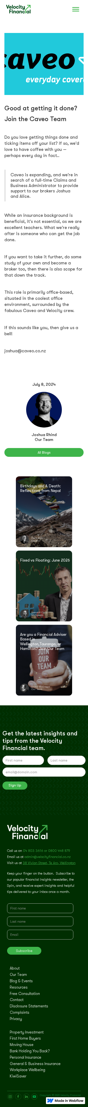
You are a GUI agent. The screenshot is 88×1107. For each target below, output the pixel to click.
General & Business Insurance (35, 1064)
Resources (19, 988)
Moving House (21, 1045)
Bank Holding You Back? (30, 1051)
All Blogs (44, 452)
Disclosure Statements (29, 1006)
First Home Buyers (25, 1039)
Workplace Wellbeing (27, 1070)
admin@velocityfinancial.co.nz (47, 857)
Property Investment (27, 1032)
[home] (15, 9)
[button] (75, 9)
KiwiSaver (18, 1076)
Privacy (16, 1019)
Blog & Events (21, 981)
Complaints (19, 1013)
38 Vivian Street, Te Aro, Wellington (49, 863)
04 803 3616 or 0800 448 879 (46, 851)
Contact (16, 1000)
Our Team (18, 975)
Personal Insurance (25, 1058)
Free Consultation (25, 994)
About (15, 969)
